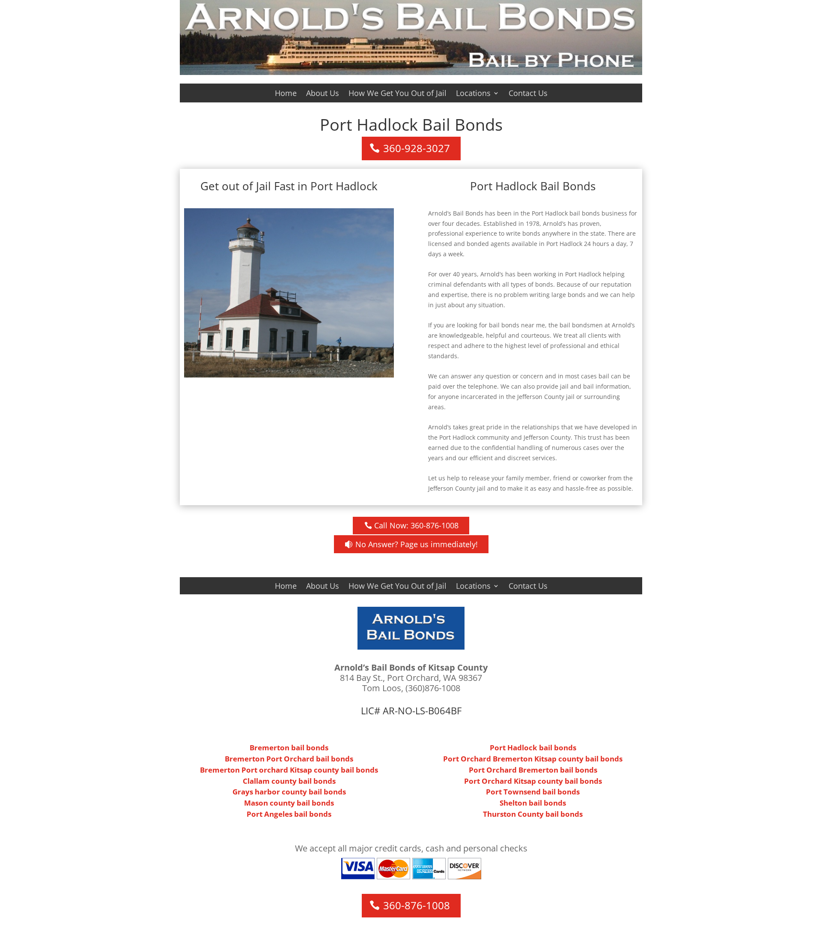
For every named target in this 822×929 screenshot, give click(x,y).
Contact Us (528, 94)
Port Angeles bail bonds (289, 814)
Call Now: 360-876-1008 (416, 525)
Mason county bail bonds (289, 803)
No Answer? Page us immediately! (416, 544)
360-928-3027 (416, 148)
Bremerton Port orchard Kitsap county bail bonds (289, 770)
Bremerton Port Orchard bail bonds (289, 759)
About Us (322, 94)
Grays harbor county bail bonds (289, 792)
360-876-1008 (416, 905)
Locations (473, 94)
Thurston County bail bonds (533, 814)
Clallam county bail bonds (289, 781)
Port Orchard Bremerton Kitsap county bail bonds (532, 759)
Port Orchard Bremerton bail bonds (533, 770)
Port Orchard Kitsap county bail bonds (533, 781)
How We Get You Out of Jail (397, 94)
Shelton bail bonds (533, 803)
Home (286, 94)
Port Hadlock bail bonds (533, 747)
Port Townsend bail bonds (533, 792)
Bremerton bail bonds (289, 747)
